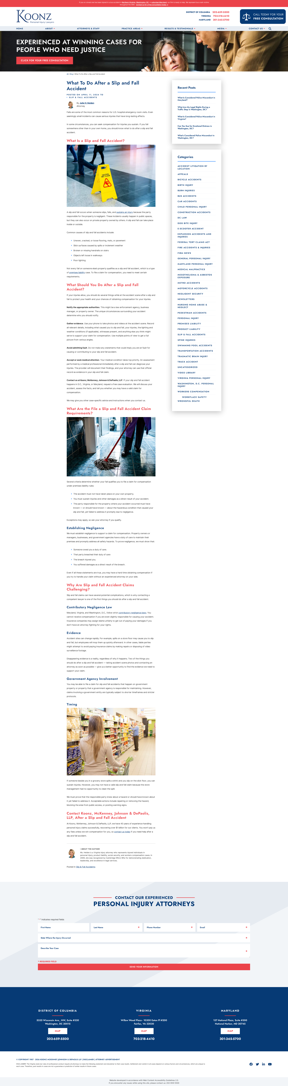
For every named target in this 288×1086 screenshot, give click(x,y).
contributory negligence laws (132, 613)
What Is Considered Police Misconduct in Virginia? (196, 118)
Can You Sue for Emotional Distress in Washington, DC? (195, 127)
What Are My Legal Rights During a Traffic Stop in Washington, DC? (194, 108)
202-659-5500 (220, 12)
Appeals (183, 174)
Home (19, 28)
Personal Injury (188, 318)
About (49, 28)
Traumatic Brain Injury (193, 356)
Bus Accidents (187, 196)
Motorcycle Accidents (193, 288)
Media (221, 28)
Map (58, 1031)
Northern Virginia (128, 2)
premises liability (77, 272)
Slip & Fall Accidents (83, 97)
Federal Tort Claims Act (194, 242)
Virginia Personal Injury (194, 378)
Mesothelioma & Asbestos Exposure (195, 276)
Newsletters (186, 299)
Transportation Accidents (195, 350)
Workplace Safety (194, 397)
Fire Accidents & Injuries (194, 247)
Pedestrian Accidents (192, 312)
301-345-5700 (221, 19)
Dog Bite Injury (188, 223)
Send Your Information (144, 966)
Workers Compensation (193, 391)
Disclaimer (88, 1059)
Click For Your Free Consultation (44, 60)
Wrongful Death (189, 401)
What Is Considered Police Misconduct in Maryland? (196, 99)
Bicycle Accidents (189, 179)
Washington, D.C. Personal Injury (196, 385)
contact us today (122, 832)
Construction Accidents (194, 212)
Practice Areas (131, 28)
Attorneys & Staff (88, 28)
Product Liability (189, 329)
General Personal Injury (194, 258)
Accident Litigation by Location (192, 167)
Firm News (184, 253)
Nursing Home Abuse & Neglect (192, 306)
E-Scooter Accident (191, 228)
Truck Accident (188, 361)
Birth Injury (185, 185)
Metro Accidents (189, 282)
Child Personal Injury (192, 206)
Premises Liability (189, 323)
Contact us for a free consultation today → (152, 5)
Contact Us (256, 28)
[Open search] (270, 28)
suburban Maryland (159, 2)
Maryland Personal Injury (195, 264)
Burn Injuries (186, 190)
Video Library (187, 372)
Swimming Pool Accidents (195, 345)
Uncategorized (188, 367)
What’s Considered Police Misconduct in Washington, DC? (196, 136)
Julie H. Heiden (87, 103)
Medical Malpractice (191, 269)
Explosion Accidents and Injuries (194, 235)
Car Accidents (187, 201)
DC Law (182, 217)
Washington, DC (142, 2)
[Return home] (68, 74)
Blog (71, 74)
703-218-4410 (221, 16)
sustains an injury (124, 212)
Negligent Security (190, 293)
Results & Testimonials (179, 28)
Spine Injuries (187, 340)
